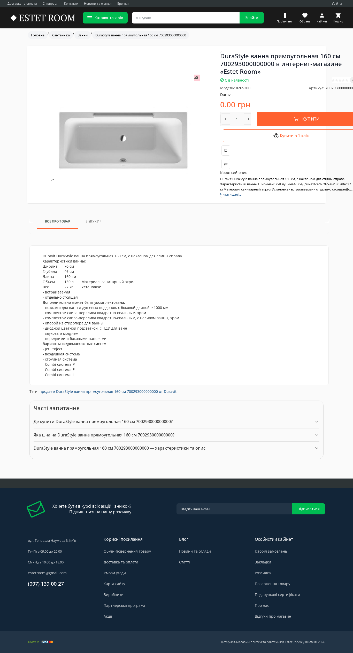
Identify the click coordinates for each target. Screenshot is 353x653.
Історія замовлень (271, 551)
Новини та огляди (98, 3)
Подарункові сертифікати (277, 594)
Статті (184, 562)
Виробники (114, 594)
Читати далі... (230, 194)
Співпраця (50, 3)
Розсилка (263, 572)
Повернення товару (272, 583)
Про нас (262, 605)
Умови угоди (115, 572)
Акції (108, 616)
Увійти (337, 3)
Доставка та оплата (22, 3)
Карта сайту (114, 583)
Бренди (123, 3)
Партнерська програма (124, 605)
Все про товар (57, 221)
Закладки (263, 562)
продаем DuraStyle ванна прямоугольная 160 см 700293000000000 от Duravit (108, 391)
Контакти (71, 3)
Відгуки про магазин (273, 616)
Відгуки (94, 221)
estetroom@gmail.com (47, 572)
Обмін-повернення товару (127, 551)
